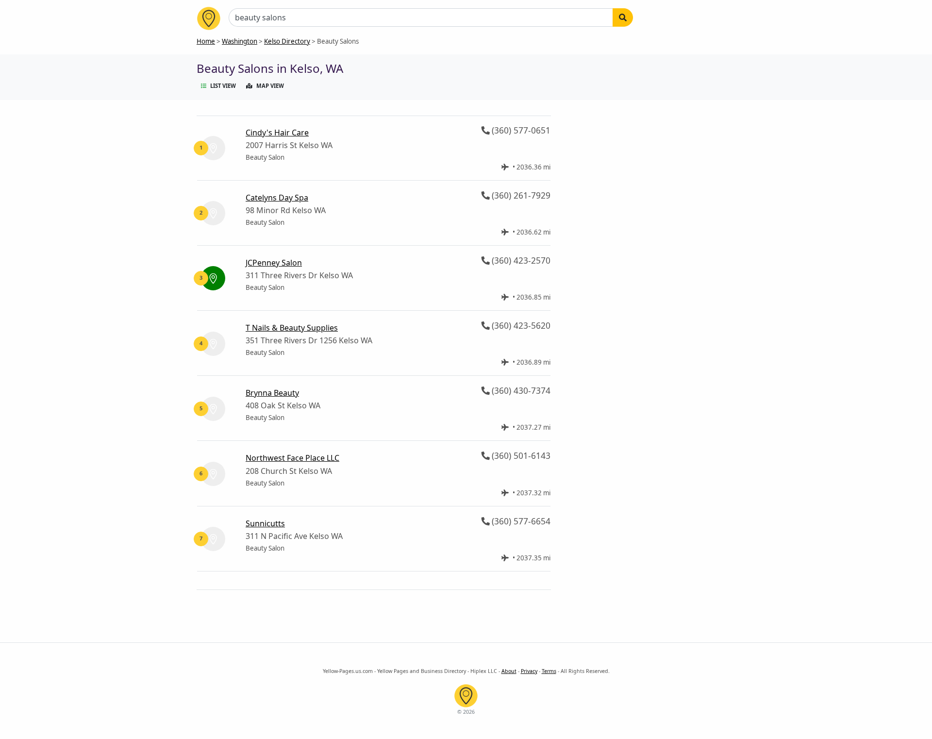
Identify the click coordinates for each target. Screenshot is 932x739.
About (508, 671)
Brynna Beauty (272, 392)
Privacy (529, 671)
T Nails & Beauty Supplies (292, 327)
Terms (549, 671)
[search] (623, 17)
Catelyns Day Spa (277, 197)
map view (270, 85)
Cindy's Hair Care (277, 132)
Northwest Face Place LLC (292, 458)
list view (223, 85)
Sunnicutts (265, 523)
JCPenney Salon (274, 262)
